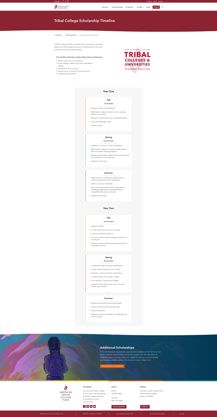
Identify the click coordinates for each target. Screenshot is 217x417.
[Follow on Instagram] (87, 406)
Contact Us (149, 1)
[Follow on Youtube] (94, 406)
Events (148, 7)
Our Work (139, 7)
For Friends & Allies (117, 7)
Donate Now (57, 1)
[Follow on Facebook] (84, 406)
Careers (155, 1)
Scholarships (119, 407)
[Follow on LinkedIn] (91, 406)
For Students (129, 7)
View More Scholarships (112, 366)
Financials (160, 1)
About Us (105, 7)
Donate (145, 407)
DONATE (156, 7)
